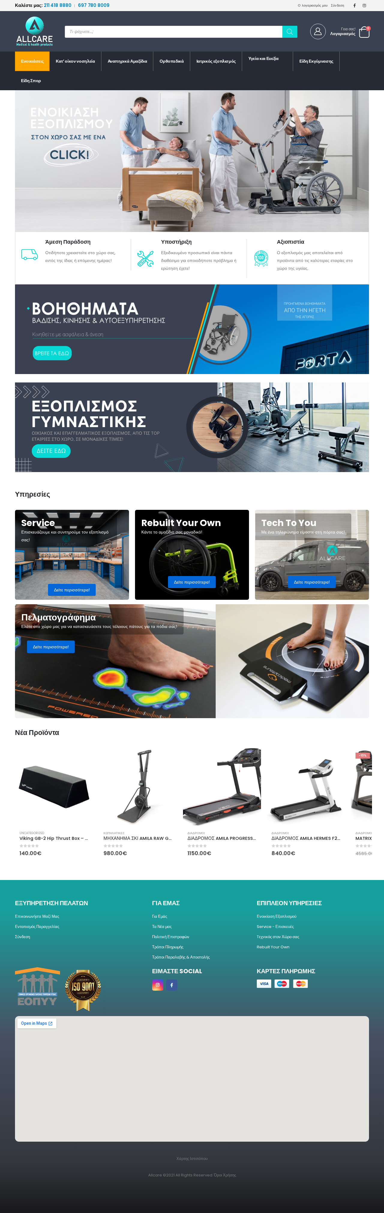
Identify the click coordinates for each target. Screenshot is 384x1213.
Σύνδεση (337, 5)
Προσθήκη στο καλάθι (83, 758)
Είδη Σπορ (31, 81)
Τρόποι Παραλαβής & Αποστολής (181, 957)
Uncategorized (32, 833)
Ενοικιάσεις (32, 61)
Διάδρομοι (196, 833)
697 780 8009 (94, 5)
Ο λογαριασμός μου (313, 5)
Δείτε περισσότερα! (72, 590)
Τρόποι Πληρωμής (167, 947)
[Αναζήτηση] (289, 32)
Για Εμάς (159, 916)
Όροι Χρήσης (225, 1175)
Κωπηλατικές (114, 833)
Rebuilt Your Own (273, 947)
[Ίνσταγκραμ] (364, 5)
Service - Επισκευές (275, 926)
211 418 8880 (43, 5)
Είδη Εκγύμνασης (316, 61)
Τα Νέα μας (162, 926)
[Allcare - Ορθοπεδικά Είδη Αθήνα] (30, 31)
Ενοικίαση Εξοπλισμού (276, 916)
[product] (54, 787)
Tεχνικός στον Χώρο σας (278, 937)
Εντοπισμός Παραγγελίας (37, 926)
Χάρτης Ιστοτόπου (192, 1158)
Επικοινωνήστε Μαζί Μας (37, 916)
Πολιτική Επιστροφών (170, 937)
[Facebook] (354, 5)
